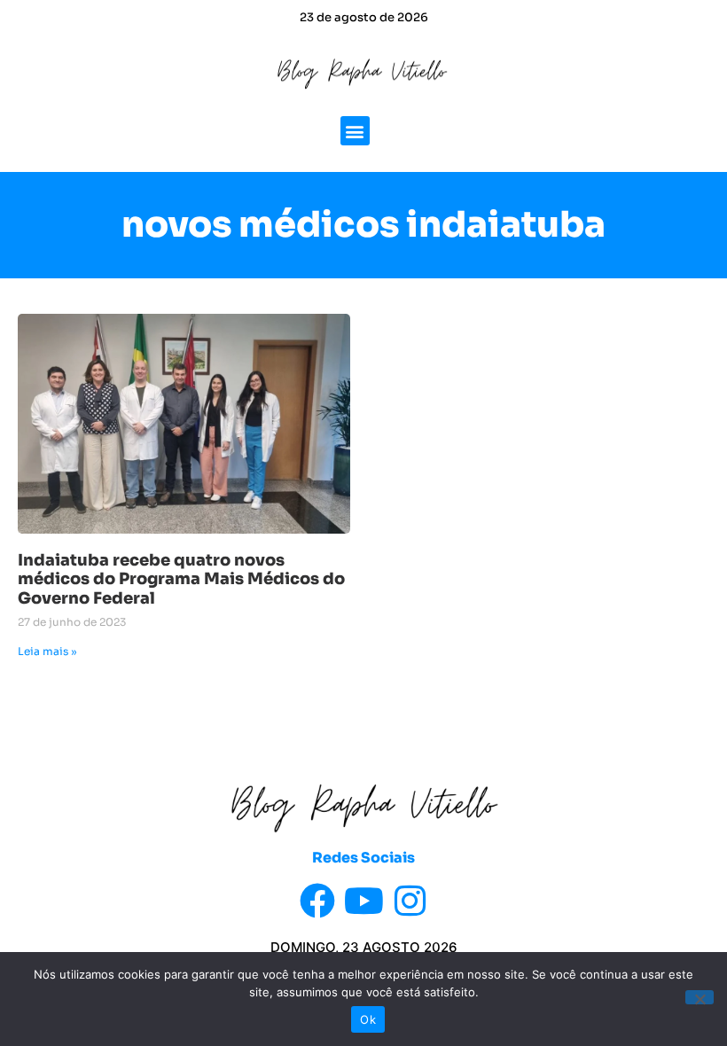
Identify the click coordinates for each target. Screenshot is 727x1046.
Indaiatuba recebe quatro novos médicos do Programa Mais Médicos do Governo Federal (181, 579)
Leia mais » (47, 651)
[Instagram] (409, 900)
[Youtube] (363, 900)
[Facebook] (317, 900)
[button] (355, 130)
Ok (368, 1019)
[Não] (699, 997)
